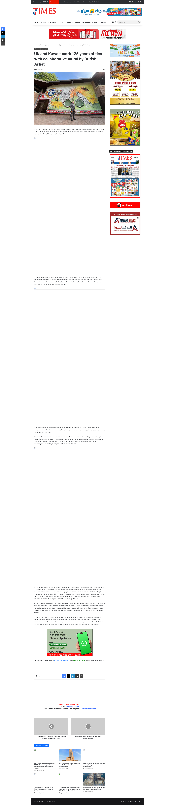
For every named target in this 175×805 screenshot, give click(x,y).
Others (102, 22)
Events (37, 49)
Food (61, 22)
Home (36, 22)
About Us (137, 801)
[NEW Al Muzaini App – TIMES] (87, 34)
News (43, 22)
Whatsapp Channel (79, 660)
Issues (69, 22)
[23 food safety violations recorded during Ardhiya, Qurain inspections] (94, 755)
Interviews (52, 22)
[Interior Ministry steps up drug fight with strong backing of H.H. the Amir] (45, 779)
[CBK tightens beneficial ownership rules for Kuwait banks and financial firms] (70, 755)
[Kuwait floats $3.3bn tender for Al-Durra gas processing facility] (94, 779)
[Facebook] (64, 676)
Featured (42, 45)
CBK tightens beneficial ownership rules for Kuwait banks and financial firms (69, 764)
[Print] (81, 676)
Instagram (59, 660)
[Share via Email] (77, 676)
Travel (77, 22)
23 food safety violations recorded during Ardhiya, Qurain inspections (94, 764)
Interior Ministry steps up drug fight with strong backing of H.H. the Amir (81, 2)
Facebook (66, 660)
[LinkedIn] (73, 676)
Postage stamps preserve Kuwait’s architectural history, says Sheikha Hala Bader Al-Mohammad (69, 789)
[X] (68, 676)
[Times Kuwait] (44, 11)
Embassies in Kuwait (89, 22)
